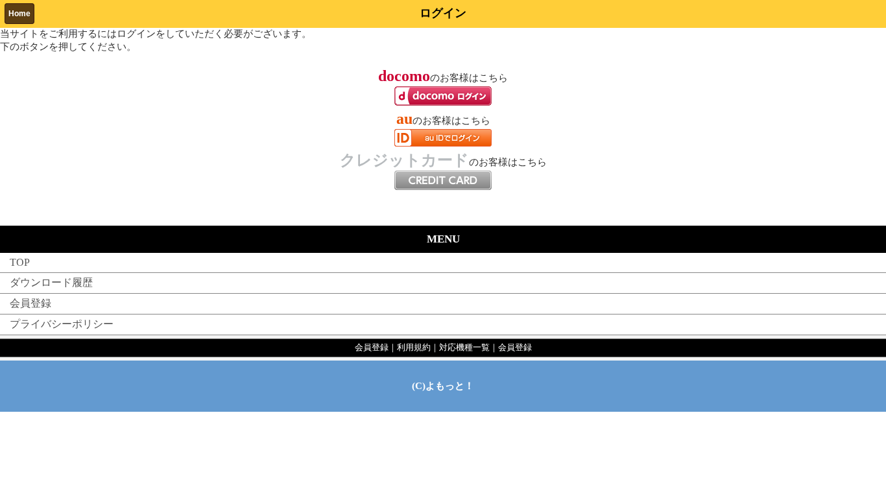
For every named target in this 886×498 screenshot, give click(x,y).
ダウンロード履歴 (51, 282)
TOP (20, 262)
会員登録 (30, 303)
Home (19, 13)
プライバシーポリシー (62, 323)
